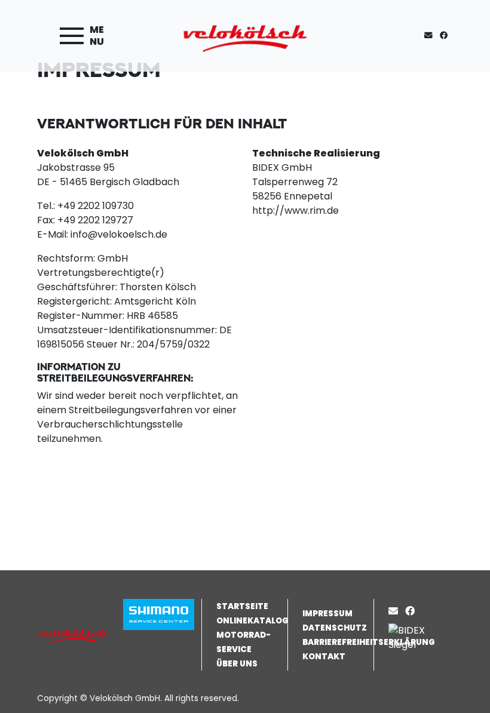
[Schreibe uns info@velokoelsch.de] (430, 35)
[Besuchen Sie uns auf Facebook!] (446, 35)
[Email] (395, 611)
